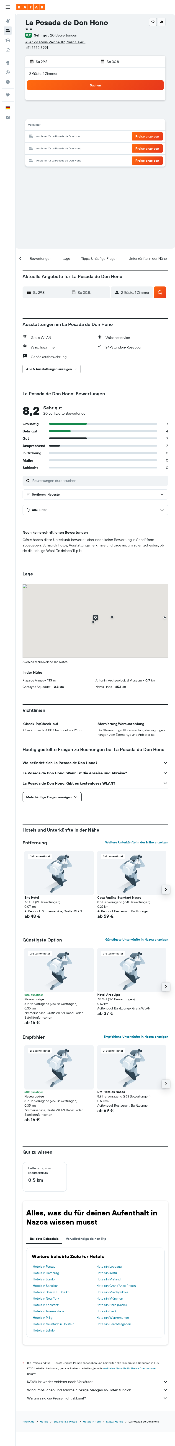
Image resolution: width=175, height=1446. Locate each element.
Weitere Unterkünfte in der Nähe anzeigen (136, 842)
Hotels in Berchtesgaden (113, 1324)
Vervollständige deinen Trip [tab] (86, 1239)
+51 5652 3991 (36, 47)
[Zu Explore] (8, 62)
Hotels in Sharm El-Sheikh (51, 1292)
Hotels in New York (46, 1298)
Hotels (44, 1421)
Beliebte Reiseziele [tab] (44, 1239)
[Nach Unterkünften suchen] (8, 30)
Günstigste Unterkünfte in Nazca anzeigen (136, 939)
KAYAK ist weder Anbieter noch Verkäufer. (60, 1381)
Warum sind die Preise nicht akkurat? (56, 1398)
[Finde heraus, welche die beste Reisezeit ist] (8, 81)
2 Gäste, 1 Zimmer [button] (43, 73)
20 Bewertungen (63, 35)
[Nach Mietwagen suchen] (8, 40)
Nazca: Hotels (114, 1421)
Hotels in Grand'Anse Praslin (116, 1286)
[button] (8, 7)
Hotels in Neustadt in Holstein (53, 1324)
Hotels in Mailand (108, 1279)
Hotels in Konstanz (46, 1305)
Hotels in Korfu (106, 1273)
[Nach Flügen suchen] (8, 21)
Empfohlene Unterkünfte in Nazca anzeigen (136, 1037)
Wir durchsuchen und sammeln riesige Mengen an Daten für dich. (79, 1390)
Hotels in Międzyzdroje (112, 1292)
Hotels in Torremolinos (48, 1311)
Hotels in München (109, 1298)
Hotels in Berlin (107, 1311)
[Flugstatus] (8, 72)
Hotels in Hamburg (46, 1273)
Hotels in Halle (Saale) (111, 1305)
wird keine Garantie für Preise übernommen (130, 1368)
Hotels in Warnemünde (112, 1318)
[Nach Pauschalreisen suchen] (8, 49)
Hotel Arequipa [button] (108, 995)
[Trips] (8, 94)
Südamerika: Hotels (65, 1421)
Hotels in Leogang (109, 1266)
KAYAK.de (28, 1421)
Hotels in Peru (92, 1421)
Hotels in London (45, 1279)
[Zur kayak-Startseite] (30, 7)
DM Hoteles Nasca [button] (111, 1092)
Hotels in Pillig (42, 1318)
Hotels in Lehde (44, 1330)
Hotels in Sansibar (45, 1286)
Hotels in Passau (44, 1266)
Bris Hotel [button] (31, 897)
